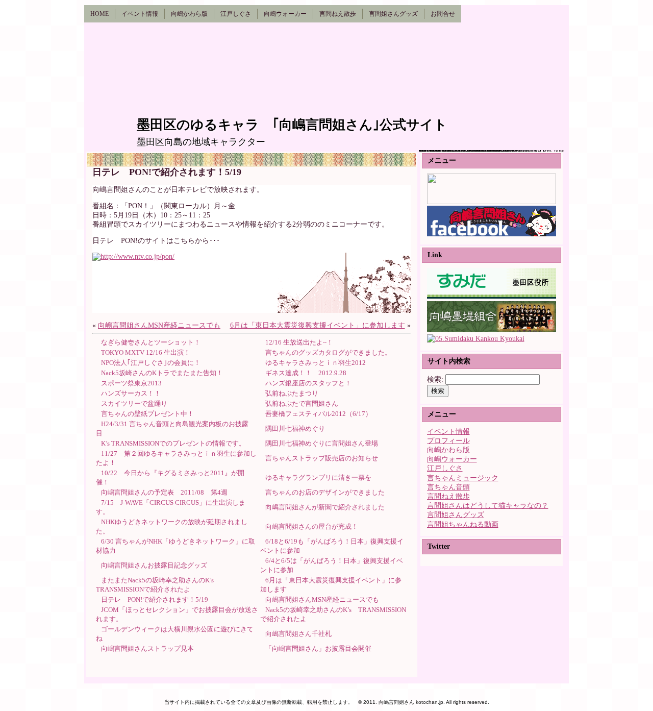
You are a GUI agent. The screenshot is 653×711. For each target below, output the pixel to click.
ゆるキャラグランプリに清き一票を (318, 477)
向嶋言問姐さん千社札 (298, 634)
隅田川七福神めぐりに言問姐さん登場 (321, 443)
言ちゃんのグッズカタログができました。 (328, 352)
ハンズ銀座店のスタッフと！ (308, 383)
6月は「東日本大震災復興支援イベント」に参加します (317, 325)
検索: (435, 379)
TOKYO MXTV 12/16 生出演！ (145, 352)
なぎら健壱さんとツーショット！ (150, 342)
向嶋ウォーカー (452, 459)
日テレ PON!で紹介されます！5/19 (154, 599)
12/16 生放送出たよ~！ (299, 342)
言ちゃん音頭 (448, 487)
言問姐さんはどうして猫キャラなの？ (487, 505)
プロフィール (448, 441)
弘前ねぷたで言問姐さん (301, 403)
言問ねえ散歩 (448, 496)
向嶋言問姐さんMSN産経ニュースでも (159, 325)
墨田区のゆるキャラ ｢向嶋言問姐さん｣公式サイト (292, 124)
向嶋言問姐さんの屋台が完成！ (311, 526)
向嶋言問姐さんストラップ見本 (147, 648)
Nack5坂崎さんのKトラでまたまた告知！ (162, 373)
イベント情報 (448, 431)
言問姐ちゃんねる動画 (462, 524)
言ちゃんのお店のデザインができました (325, 492)
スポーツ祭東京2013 (131, 383)
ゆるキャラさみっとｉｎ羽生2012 (315, 362)
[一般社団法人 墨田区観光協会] (475, 338)
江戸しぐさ (445, 468)
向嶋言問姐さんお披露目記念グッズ (154, 565)
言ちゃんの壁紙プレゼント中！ (147, 414)
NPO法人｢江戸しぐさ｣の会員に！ (150, 362)
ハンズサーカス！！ (131, 393)
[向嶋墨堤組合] (491, 329)
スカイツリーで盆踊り (134, 403)
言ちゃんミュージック (462, 478)
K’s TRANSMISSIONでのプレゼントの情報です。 (173, 443)
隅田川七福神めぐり (295, 428)
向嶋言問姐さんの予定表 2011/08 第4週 (164, 492)
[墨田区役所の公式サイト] (491, 296)
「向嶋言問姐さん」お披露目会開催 (318, 648)
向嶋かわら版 (448, 450)
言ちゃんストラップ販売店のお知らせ (321, 458)
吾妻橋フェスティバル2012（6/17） (318, 414)
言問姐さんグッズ (455, 515)
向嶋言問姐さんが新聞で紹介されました (325, 507)
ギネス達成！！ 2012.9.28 (305, 373)
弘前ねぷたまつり (291, 393)
